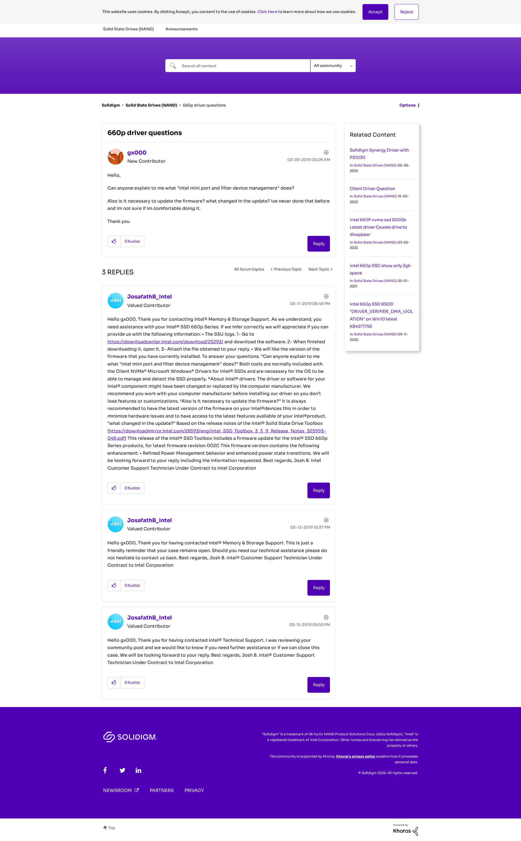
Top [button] (111, 827)
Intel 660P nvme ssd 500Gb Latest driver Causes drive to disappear (378, 227)
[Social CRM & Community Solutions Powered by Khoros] (405, 829)
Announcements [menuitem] (182, 29)
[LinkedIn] (138, 770)
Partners (162, 790)
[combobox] (237, 65)
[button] (375, 12)
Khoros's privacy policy (355, 756)
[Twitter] (122, 770)
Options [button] (407, 105)
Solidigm (111, 105)
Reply (318, 243)
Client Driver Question (372, 188)
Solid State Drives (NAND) (151, 105)
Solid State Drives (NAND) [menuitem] (128, 29)
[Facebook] (105, 770)
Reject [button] (406, 11)
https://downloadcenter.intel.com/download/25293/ (165, 342)
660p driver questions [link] (204, 105)
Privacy (194, 790)
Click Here (267, 11)
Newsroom (117, 790)
